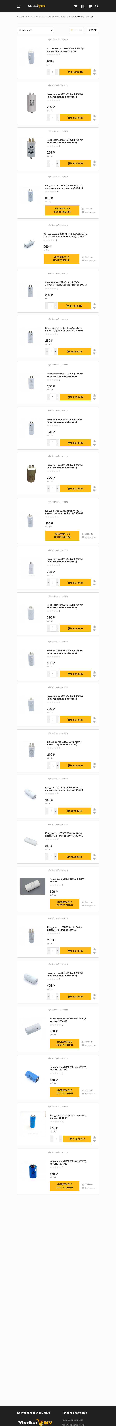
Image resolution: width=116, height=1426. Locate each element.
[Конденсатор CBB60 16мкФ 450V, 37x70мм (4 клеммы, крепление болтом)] (30, 291)
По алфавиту (25, 30)
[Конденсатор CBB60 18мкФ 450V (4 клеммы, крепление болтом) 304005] (30, 336)
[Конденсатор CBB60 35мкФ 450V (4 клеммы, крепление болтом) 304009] (30, 521)
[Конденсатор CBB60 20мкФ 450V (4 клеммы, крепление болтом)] (31, 382)
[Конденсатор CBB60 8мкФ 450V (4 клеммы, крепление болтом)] (31, 936)
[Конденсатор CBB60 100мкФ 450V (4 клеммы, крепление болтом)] (31, 57)
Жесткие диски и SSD (72, 1420)
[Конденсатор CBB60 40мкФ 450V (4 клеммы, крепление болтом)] (31, 568)
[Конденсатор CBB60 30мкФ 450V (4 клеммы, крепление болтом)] (31, 474)
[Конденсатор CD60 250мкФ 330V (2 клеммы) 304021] (33, 1124)
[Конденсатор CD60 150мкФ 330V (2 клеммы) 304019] (32, 1028)
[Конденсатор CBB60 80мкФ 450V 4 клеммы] (32, 889)
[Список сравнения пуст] (83, 6)
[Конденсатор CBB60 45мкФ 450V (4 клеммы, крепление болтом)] (31, 613)
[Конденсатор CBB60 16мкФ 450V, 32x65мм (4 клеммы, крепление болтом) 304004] (29, 244)
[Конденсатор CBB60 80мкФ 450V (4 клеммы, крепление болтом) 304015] (30, 842)
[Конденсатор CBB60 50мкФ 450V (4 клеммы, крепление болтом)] (31, 659)
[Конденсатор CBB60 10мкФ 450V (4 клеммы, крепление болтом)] (31, 103)
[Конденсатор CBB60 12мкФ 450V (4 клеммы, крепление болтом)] (31, 148)
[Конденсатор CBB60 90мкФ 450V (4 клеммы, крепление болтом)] (31, 981)
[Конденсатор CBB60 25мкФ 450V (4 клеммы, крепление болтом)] (31, 428)
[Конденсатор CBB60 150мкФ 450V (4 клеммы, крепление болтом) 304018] (30, 195)
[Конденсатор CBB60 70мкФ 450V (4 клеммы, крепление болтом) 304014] (30, 796)
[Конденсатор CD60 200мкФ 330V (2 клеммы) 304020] (32, 1077)
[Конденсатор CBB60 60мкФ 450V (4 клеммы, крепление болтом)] (31, 705)
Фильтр (93, 30)
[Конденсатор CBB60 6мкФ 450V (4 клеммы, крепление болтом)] (31, 750)
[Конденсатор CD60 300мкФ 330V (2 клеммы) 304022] (32, 1171)
